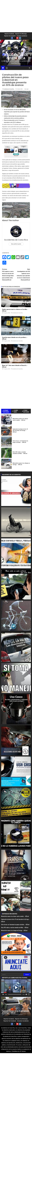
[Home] (3, 68)
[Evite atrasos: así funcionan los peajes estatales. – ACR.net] (6, 441)
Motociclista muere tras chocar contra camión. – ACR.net (20, 419)
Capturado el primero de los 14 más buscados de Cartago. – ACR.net (20, 430)
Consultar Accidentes (22, 35)
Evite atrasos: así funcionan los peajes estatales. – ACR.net (20, 441)
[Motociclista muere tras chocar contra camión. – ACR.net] (6, 419)
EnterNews (15, 1051)
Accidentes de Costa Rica (8, 89)
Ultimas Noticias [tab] (6, 411)
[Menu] (6, 68)
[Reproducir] (3, 994)
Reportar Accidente (9, 33)
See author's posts (16, 244)
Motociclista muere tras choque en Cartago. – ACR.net (21, 463)
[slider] (14, 994)
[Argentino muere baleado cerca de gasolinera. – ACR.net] (16, 325)
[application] (16, 987)
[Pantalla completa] (29, 994)
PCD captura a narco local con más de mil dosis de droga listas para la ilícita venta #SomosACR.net (8, 275)
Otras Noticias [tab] (26, 411)
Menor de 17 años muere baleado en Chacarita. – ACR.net (15, 366)
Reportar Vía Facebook (9, 35)
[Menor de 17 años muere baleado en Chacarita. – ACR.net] (16, 353)
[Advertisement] (16, 16)
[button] (6, 68)
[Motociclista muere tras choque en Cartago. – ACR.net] (6, 464)
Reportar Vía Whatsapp (21, 33)
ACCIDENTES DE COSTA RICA (16, 56)
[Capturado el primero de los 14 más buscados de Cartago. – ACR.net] (6, 430)
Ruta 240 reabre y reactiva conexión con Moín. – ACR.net (20, 452)
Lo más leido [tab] (16, 411)
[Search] (29, 67)
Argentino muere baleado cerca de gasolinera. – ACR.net (15, 338)
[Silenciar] (26, 994)
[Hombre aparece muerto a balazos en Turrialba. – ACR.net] (16, 297)
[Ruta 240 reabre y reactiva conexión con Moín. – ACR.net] (6, 453)
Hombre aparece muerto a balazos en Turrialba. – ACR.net (15, 310)
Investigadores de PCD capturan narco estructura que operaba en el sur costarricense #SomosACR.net (23, 275)
